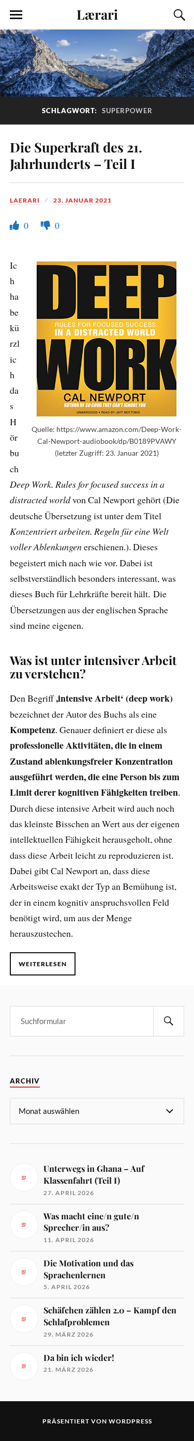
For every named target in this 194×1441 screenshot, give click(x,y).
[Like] (15, 225)
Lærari (97, 14)
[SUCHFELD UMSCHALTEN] (178, 15)
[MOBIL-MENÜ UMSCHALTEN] (16, 15)
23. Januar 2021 (82, 200)
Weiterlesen (43, 964)
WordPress (130, 1421)
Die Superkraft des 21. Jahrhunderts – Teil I (76, 155)
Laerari (25, 200)
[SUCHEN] (168, 1021)
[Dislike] (46, 225)
